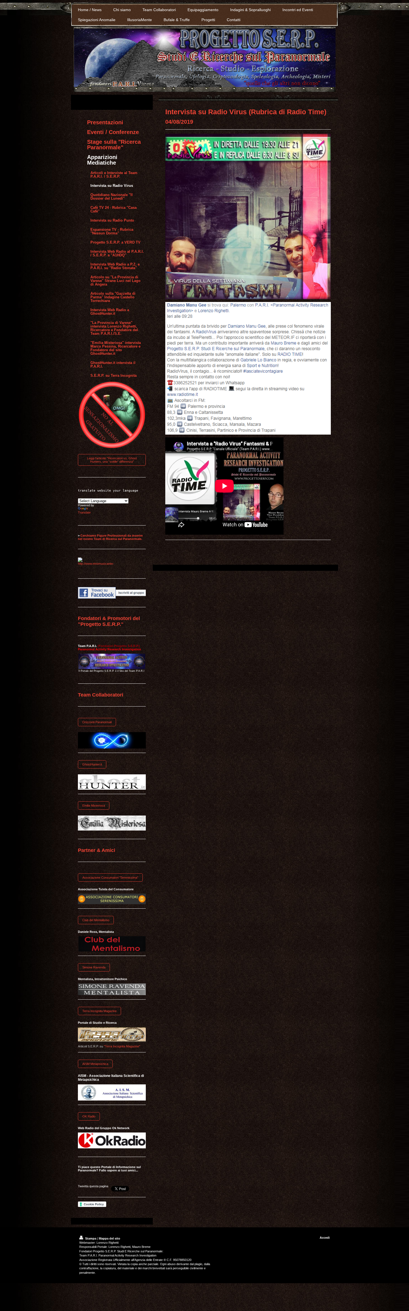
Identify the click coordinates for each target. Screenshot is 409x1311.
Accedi (325, 1237)
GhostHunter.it (92, 764)
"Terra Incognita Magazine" (122, 1046)
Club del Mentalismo (95, 920)
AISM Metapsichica (95, 1063)
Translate (84, 512)
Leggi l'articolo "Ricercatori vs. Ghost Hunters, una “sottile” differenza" (112, 460)
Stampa (90, 1238)
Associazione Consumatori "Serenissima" (110, 877)
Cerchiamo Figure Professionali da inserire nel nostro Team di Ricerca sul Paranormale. (110, 537)
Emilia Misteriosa (93, 805)
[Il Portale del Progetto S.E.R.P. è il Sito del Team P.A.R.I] (111, 661)
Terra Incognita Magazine (99, 1011)
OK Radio (88, 1116)
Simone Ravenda (93, 967)
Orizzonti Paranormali (97, 722)
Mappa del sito (109, 1238)
